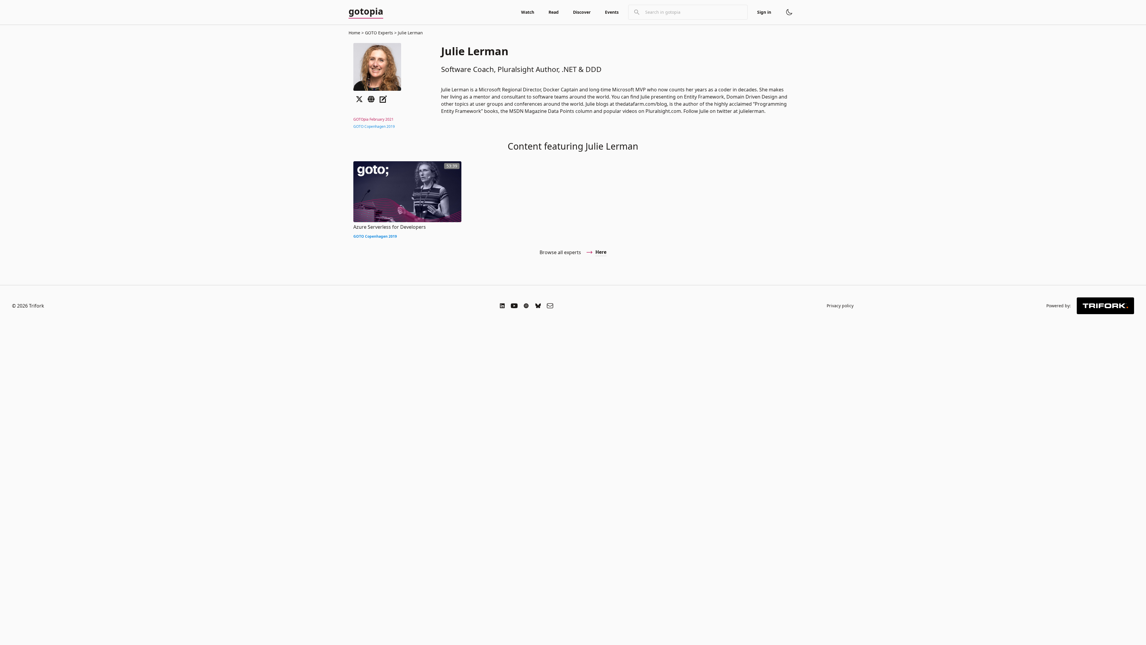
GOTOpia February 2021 (373, 119)
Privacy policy (840, 305)
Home (354, 33)
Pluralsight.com (663, 111)
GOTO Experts (379, 33)
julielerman (751, 111)
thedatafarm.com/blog (641, 104)
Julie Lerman (410, 33)
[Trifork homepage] (1105, 305)
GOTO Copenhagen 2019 (374, 126)
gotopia (366, 11)
